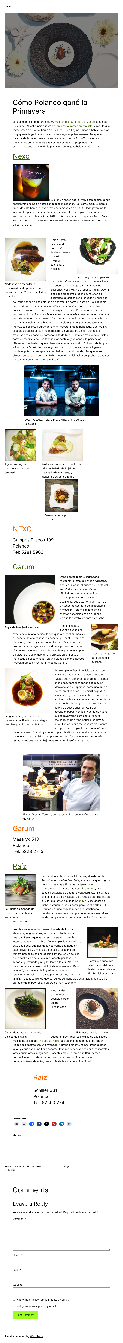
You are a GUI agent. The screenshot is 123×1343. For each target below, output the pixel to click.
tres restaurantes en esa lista (75, 125)
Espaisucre (88, 888)
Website (17, 1284)
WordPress (36, 1336)
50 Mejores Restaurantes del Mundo (73, 121)
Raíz (20, 866)
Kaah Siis (80, 900)
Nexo (21, 156)
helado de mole (49, 1040)
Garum (23, 567)
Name (17, 1255)
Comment (20, 1218)
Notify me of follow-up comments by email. (42, 1299)
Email (17, 1270)
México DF (36, 1166)
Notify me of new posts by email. (36, 1306)
